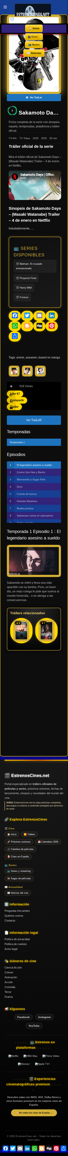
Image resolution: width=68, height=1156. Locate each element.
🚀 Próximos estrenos (19, 841)
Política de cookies (16, 944)
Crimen (9, 972)
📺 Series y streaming (19, 871)
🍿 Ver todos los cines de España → (34, 1113)
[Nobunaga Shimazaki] (27, 375)
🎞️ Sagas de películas (19, 878)
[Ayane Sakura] (40, 375)
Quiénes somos (14, 915)
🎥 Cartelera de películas (20, 849)
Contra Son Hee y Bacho (31, 472)
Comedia (10, 987)
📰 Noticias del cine (17, 893)
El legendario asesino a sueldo (34, 465)
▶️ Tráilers (29, 834)
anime (20, 357)
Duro (19, 486)
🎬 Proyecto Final (26, 278)
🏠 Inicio (34, 28)
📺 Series (34, 44)
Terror (8, 991)
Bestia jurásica (25, 508)
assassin (31, 357)
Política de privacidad (17, 939)
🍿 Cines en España (18, 856)
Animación (11, 977)
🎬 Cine (32, 36)
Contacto (10, 920)
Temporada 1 (17, 442)
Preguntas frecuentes (17, 910)
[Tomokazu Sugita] (14, 375)
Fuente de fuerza (27, 493)
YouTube (34, 1025)
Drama (9, 996)
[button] (53, 632)
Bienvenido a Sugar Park (31, 479)
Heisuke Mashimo (27, 501)
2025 (36, 138)
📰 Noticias (34, 53)
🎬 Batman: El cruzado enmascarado (29, 266)
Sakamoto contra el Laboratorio (35, 515)
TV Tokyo (25, 138)
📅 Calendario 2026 (48, 841)
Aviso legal (11, 948)
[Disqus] (34, 703)
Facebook (23, 1017)
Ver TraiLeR (34, 420)
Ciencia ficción (13, 967)
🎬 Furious (22, 297)
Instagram (44, 1017)
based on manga (49, 357)
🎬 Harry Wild (24, 287)
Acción (9, 982)
